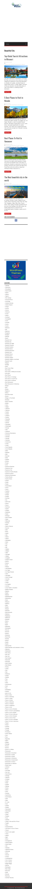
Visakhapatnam (8, 858)
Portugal (7, 728)
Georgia (7, 494)
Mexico (7, 621)
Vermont (7, 854)
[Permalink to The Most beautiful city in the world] (16, 197)
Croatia (6, 443)
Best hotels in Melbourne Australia (13, 371)
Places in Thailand (9, 703)
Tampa (6, 814)
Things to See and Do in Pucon (12, 821)
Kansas (7, 561)
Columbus (7, 440)
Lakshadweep (8, 568)
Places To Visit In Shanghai (11, 719)
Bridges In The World (10, 398)
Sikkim (6, 789)
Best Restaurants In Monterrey (12, 384)
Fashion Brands (8, 477)
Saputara (7, 777)
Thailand (7, 819)
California (7, 408)
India (6, 535)
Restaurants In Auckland (10, 752)
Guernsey (7, 507)
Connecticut (8, 442)
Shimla (6, 788)
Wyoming (7, 875)
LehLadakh (7, 575)
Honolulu (7, 522)
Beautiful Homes (9, 348)
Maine (6, 600)
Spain (6, 798)
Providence (7, 731)
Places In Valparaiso (10, 705)
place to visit (8, 693)
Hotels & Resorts (9, 526)
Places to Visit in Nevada (11, 716)
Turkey (6, 833)
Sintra (6, 791)
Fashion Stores (8, 478)
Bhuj (6, 387)
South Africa (8, 795)
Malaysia (7, 601)
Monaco (7, 633)
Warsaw (7, 865)
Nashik (6, 642)
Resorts (7, 745)
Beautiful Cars (8, 340)
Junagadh (7, 557)
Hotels (6, 524)
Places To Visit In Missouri (11, 714)
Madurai (7, 594)
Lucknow (7, 586)
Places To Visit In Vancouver (11, 721)
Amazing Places (9, 299)
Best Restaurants (9, 382)
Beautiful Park (8, 352)
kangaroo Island (8, 559)
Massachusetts (8, 612)
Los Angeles (8, 584)
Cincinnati (7, 434)
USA (6, 846)
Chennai (7, 422)
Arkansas (7, 312)
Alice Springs (8, 297)
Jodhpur (7, 556)
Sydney (7, 812)
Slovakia (7, 793)
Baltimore (7, 331)
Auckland (7, 317)
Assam (6, 313)
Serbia (6, 782)
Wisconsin (7, 870)
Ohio (6, 670)
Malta (6, 605)
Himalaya (7, 515)
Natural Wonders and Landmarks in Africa (14, 647)
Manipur (7, 608)
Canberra (7, 415)
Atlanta (6, 315)
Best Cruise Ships (9, 368)
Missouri (7, 630)
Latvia (6, 573)
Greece (7, 503)
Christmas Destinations (10, 433)
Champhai (7, 419)
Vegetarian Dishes (9, 849)
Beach (6, 338)
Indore (6, 542)
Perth (6, 686)
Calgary (7, 406)
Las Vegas (7, 570)
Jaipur (6, 552)
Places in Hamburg (9, 696)
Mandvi (7, 607)
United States (8, 844)
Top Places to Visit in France (11, 828)
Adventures (7, 287)
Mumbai (7, 638)
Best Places (8, 375)
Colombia (7, 436)
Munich (7, 640)
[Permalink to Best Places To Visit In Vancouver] (16, 158)
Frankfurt (7, 491)
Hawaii (6, 514)
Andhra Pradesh (9, 304)
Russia (6, 768)
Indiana (7, 536)
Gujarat (7, 508)
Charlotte (7, 420)
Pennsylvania (8, 684)
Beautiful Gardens (9, 347)
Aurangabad (8, 319)
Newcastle (7, 659)
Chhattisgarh (8, 426)
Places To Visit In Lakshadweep (12, 710)
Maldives (7, 603)
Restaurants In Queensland (11, 760)
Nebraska (7, 649)
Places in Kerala (9, 700)
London (7, 580)
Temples (7, 816)
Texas (6, 817)
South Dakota (8, 796)
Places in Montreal (9, 702)
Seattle (6, 781)
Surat (6, 803)
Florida (6, 482)
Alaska (6, 292)
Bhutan (6, 389)
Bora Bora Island (9, 394)
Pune (6, 735)
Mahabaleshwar (8, 596)
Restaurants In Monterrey (11, 758)
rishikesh (7, 767)
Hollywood (7, 521)
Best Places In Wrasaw (10, 380)
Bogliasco (7, 391)
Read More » (8, 92)
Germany (7, 498)
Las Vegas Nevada (9, 572)
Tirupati (7, 823)
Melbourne (7, 617)
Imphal (6, 533)
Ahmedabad (8, 289)
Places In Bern (8, 695)
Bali (6, 329)
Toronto (7, 830)
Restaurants (8, 751)
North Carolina (8, 663)
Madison (7, 591)
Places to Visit (8, 707)
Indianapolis (8, 540)
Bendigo (7, 364)
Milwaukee (7, 626)
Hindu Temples (8, 517)
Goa (6, 499)
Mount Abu (7, 637)
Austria (6, 324)
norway (6, 668)
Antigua (7, 306)
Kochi (6, 564)
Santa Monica (8, 774)
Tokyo (6, 825)
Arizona (7, 308)
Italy (6, 545)
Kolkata (7, 566)
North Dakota (8, 665)
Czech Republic (8, 447)
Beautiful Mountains (9, 350)
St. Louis (7, 802)
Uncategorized (8, 840)
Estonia (7, 461)
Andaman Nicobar (9, 303)
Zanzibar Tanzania (9, 877)
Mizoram (7, 631)
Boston (6, 396)
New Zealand (8, 658)
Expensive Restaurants (10, 475)
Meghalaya (7, 615)
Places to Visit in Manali (10, 712)
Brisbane (7, 399)
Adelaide (7, 285)
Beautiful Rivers (8, 355)
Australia (7, 322)
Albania (7, 294)
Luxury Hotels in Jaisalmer (11, 587)
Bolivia (6, 392)
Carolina (7, 417)
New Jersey (8, 652)
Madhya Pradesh (9, 589)
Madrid (6, 593)
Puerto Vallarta (8, 733)
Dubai (6, 457)
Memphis (7, 619)
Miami (6, 622)
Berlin (6, 366)
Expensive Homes (9, 473)
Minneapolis (8, 628)
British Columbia (9, 401)
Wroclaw (7, 874)
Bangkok (7, 334)
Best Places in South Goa (11, 378)
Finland (7, 480)
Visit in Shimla (8, 861)
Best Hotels (8, 369)
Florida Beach (8, 485)
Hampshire (7, 512)
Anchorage (7, 301)
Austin (6, 320)
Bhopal (6, 385)
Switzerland (7, 809)
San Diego (7, 770)
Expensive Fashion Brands (11, 471)
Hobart (6, 519)
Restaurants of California (10, 763)
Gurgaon (7, 510)
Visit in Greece (8, 860)
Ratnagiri (7, 744)
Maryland (7, 610)
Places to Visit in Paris (10, 717)
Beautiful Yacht (8, 361)
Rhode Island (8, 765)
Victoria (7, 856)
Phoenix (7, 691)
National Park (8, 645)
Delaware (7, 452)
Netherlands (8, 651)
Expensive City (8, 470)
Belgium (7, 362)
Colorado (7, 438)
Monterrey (7, 635)
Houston (7, 528)
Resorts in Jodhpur (9, 749)
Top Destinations (9, 826)
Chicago (7, 427)
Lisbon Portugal (8, 577)
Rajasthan (7, 738)
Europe (6, 463)
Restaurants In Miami (10, 756)
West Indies (8, 868)
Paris (6, 679)
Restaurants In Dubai (10, 754)
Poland (6, 723)
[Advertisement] (16, 24)
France (6, 487)
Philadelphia (8, 689)
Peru (6, 687)
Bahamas (7, 327)
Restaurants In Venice (10, 761)
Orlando (7, 677)
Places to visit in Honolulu (11, 709)
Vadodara (7, 847)
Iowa (6, 543)
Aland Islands (8, 290)
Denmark (7, 456)
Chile (6, 429)
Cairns (6, 405)
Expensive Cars (8, 468)
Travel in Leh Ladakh (10, 832)
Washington (8, 867)
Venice (6, 853)
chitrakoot (7, 431)
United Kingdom (8, 842)
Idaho (6, 529)
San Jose (7, 772)
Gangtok (7, 492)
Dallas (6, 450)
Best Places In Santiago (10, 377)
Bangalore (7, 333)
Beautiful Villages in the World (12, 359)
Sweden (7, 805)
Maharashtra (8, 598)
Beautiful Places (9, 354)
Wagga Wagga (8, 863)
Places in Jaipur (9, 698)
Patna (6, 682)
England (7, 459)
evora (6, 464)
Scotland (7, 779)
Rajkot (6, 740)
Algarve (7, 296)
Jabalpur (7, 549)
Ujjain (6, 837)
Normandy (7, 661)
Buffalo (6, 403)
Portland (7, 726)
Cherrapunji (7, 424)
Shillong (7, 786)
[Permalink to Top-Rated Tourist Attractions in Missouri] (16, 77)
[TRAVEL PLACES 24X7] (16, 6)
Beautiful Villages (9, 357)
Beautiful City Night (9, 343)
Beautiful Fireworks (9, 345)
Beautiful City (8, 341)
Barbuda (7, 336)
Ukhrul (6, 839)
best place (7, 373)
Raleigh (7, 742)
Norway (7, 666)
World (6, 872)
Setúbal (7, 784)
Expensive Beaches (9, 466)
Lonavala (7, 579)
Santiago (7, 775)
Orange (7, 675)
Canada (7, 412)
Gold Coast (7, 501)
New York (7, 654)
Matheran (7, 614)
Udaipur (7, 835)
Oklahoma (7, 673)
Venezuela (7, 851)
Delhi (6, 454)
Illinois (6, 531)
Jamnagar (7, 554)
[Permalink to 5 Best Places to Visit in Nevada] (16, 118)
